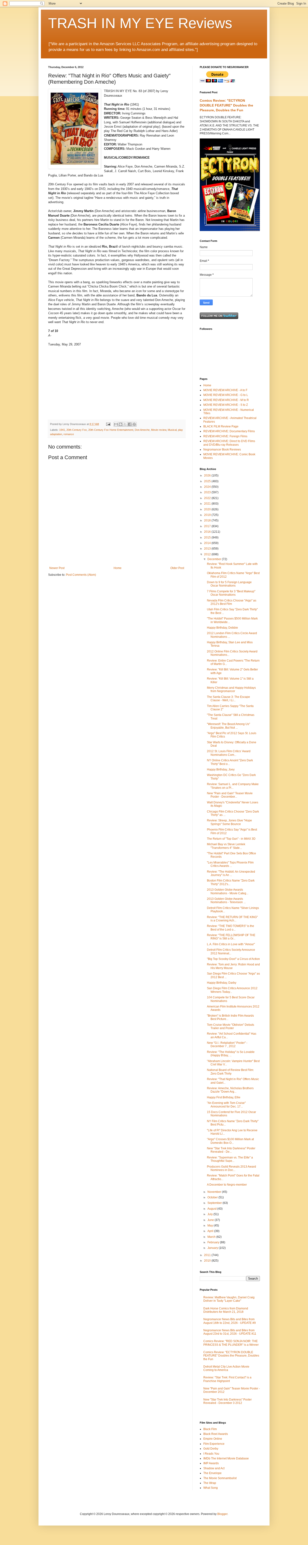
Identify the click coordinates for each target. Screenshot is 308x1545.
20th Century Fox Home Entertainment (110, 429)
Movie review (158, 429)
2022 (208, 498)
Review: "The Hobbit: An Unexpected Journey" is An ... (231, 873)
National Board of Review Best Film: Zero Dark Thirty (230, 1071)
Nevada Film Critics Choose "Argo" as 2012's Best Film (231, 602)
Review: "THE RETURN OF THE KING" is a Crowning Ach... (232, 918)
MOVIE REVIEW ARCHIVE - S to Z (225, 405)
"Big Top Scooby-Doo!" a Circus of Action (233, 959)
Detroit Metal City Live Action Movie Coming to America (226, 1368)
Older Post (177, 568)
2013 (208, 548)
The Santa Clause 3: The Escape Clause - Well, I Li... (228, 698)
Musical (172, 429)
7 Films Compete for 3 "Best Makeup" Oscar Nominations (231, 593)
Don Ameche (142, 429)
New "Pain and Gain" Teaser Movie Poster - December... (230, 795)
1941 (62, 429)
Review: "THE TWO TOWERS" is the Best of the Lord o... (230, 927)
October (212, 1197)
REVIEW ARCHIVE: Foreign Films (225, 436)
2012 (208, 554)
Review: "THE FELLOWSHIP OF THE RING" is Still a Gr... (231, 936)
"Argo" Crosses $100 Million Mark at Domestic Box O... (230, 1141)
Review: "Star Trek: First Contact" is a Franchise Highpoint (227, 1379)
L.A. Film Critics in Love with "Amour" (231, 944)
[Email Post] (108, 424)
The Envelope (212, 1473)
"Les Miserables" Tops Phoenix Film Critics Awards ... (230, 864)
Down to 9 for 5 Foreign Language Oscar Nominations (229, 584)
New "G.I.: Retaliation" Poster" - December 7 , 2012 (227, 1044)
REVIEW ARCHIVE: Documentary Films (229, 431)
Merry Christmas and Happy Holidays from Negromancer (231, 689)
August (212, 1208)
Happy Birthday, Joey (221, 769)
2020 (208, 509)
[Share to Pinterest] (134, 424)
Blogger (222, 1514)
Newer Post (56, 568)
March (211, 1237)
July (210, 1214)
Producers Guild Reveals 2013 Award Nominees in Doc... (231, 1168)
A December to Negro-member (227, 1184)
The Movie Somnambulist (220, 1478)
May (210, 1225)
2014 (208, 543)
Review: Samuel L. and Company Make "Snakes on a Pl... (233, 785)
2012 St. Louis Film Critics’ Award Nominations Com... (228, 753)
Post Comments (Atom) (81, 574)
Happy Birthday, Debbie (222, 627)
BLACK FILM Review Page (220, 426)
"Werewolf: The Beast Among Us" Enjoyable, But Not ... (228, 725)
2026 (208, 475)
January (213, 1248)
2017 (208, 526)
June (211, 1220)
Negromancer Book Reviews (222, 449)
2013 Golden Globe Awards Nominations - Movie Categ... (227, 891)
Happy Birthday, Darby (221, 982)
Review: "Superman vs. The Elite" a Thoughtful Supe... (230, 1159)
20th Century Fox (76, 429)
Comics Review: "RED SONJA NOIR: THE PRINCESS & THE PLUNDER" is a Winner (231, 1342)
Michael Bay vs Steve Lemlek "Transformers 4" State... (226, 846)
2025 (208, 481)
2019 (208, 515)
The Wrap (209, 1483)
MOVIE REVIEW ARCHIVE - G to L (225, 395)
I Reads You (211, 1453)
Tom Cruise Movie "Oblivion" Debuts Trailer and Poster (230, 1026)
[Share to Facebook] (129, 424)
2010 (208, 1260)
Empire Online (212, 1438)
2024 (208, 486)
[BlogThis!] (120, 424)
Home (118, 568)
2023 (208, 492)
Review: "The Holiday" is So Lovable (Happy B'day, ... (231, 1053)
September (215, 1203)
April (210, 1231)
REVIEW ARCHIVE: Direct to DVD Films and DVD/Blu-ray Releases (229, 442)
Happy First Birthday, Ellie (223, 1097)
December (214, 559)
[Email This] (116, 424)
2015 (208, 537)
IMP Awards (211, 1463)
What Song (210, 1487)
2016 (208, 531)
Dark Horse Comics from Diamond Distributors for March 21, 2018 (225, 1310)
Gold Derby (210, 1448)
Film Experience (214, 1443)
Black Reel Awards (215, 1434)
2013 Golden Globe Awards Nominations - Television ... (226, 900)
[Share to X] (125, 424)
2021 (208, 503)
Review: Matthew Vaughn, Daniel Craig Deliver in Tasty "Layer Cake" (229, 1299)
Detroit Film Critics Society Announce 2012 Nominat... (231, 951)
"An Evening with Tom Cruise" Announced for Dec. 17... (226, 1104)
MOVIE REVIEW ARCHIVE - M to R (226, 400)
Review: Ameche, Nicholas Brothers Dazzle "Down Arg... (230, 1090)
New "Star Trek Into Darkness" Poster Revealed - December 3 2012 (227, 1401)
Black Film (210, 1429)
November (214, 1192)
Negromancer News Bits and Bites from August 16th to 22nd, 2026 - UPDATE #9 (229, 1321)
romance (69, 434)
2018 (208, 520)
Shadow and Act (214, 1468)
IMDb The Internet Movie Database (226, 1458)
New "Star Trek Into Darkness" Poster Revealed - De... (231, 1150)
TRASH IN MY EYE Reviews (140, 23)
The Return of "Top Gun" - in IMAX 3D (231, 838)
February (213, 1242)
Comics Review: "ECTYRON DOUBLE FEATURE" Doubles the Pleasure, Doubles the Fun (226, 105)
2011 (208, 1255)
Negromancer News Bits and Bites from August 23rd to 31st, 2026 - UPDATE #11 (229, 1332)
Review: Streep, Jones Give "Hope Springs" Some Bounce (229, 822)
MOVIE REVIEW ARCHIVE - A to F (225, 390)
